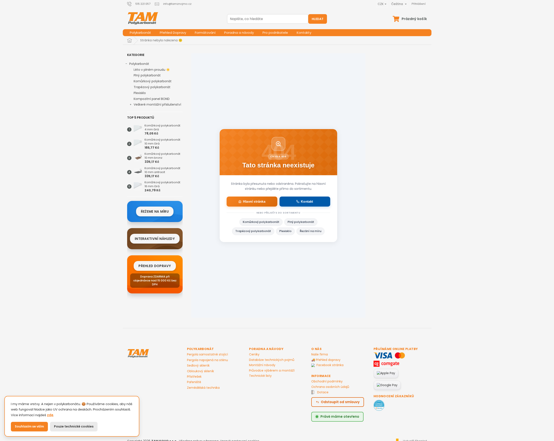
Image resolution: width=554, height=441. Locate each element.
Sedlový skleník (198, 366)
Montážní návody (262, 365)
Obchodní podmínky (327, 381)
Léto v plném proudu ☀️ (152, 69)
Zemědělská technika (203, 388)
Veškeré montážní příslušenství (157, 104)
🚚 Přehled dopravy (325, 360)
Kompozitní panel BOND (152, 99)
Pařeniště (194, 382)
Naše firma (319, 354)
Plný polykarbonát (147, 75)
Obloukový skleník (200, 371)
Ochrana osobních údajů (330, 387)
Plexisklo (140, 93)
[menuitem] (140, 32)
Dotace (322, 392)
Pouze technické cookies (74, 426)
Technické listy (260, 376)
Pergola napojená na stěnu (207, 360)
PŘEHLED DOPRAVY (154, 266)
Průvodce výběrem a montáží (272, 370)
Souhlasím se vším (29, 426)
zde (50, 415)
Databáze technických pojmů (271, 360)
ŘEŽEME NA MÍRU (155, 211)
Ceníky (254, 354)
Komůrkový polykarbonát (153, 81)
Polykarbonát (139, 64)
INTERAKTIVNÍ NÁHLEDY (155, 238)
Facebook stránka (330, 365)
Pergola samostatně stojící (207, 354)
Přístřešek (194, 377)
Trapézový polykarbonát (152, 87)
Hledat (317, 19)
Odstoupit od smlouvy (340, 402)
